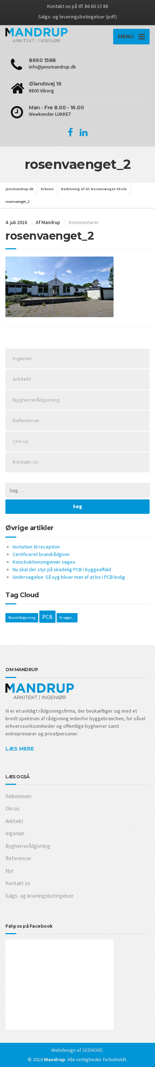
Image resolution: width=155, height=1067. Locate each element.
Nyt (9, 870)
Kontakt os (25, 462)
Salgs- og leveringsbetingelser (39, 895)
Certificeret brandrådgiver (41, 554)
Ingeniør (22, 358)
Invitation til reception (36, 546)
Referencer (26, 420)
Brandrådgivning (21, 617)
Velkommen (18, 796)
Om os (20, 441)
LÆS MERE (19, 748)
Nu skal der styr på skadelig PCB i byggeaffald (62, 569)
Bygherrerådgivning (36, 400)
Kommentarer (84, 222)
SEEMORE (92, 1050)
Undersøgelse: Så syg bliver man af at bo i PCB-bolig (69, 577)
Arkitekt (22, 379)
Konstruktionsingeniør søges (44, 562)
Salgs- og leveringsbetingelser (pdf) (77, 16)
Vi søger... (67, 617)
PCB (47, 616)
